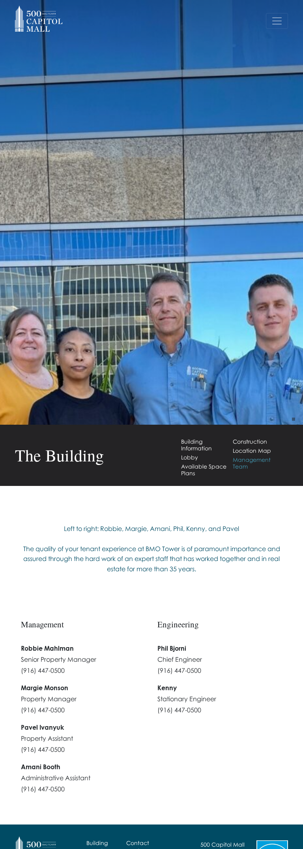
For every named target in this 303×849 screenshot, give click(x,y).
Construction (250, 441)
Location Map (252, 450)
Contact (137, 843)
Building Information (196, 445)
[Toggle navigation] (277, 21)
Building (97, 843)
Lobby (189, 457)
